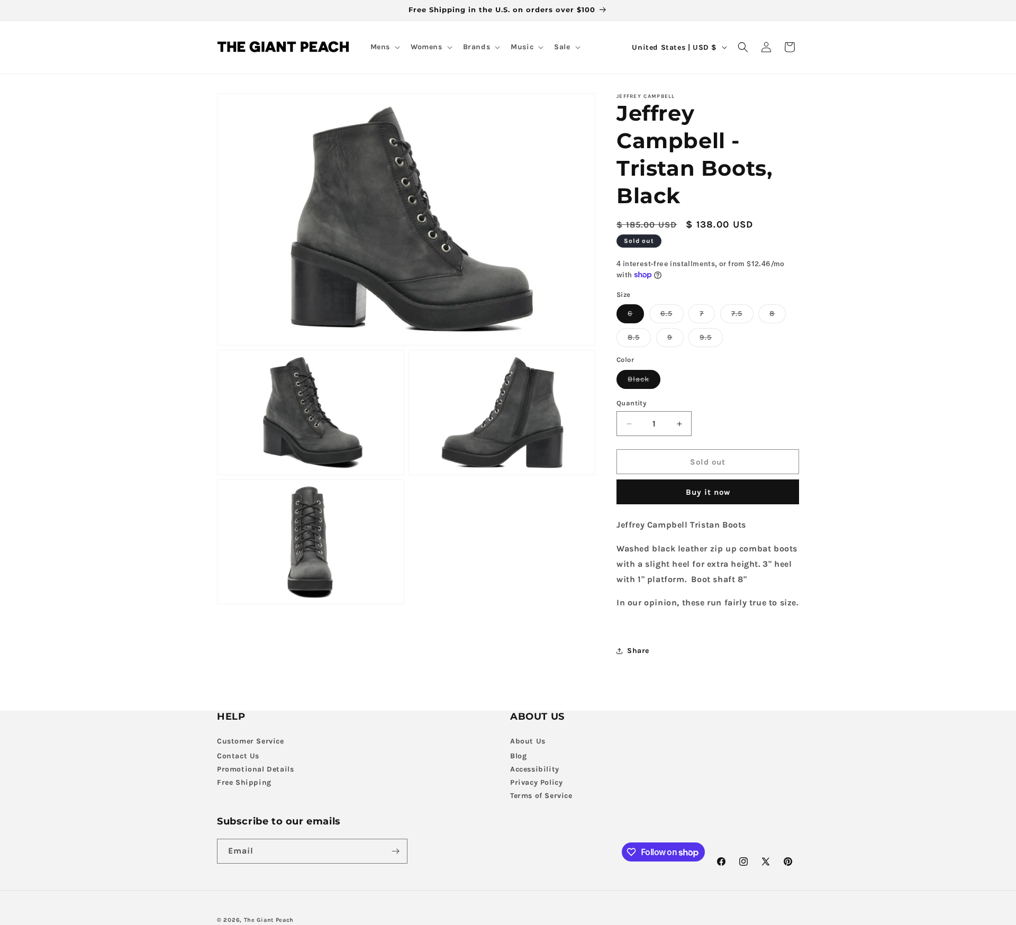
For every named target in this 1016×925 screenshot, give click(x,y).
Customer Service (250, 741)
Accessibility (534, 769)
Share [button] (638, 650)
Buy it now (708, 492)
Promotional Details (255, 769)
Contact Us (238, 755)
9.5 (711, 339)
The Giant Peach (269, 920)
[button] (384, 47)
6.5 (672, 316)
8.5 (639, 339)
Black (644, 381)
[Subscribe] (395, 851)
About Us (528, 741)
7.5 (742, 316)
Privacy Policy (536, 782)
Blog (518, 755)
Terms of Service (541, 795)
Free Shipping (244, 782)
